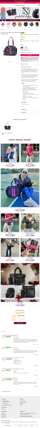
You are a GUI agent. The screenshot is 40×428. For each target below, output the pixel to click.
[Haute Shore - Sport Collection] (20, 188)
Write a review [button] (20, 323)
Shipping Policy (4, 415)
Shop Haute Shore (20, 139)
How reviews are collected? (6, 391)
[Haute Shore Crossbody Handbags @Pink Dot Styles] (30, 153)
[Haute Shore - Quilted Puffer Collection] (20, 282)
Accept (20, 425)
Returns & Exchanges (23, 402)
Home (2, 29)
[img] (15, 336)
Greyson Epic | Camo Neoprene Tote (7, 133)
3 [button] (20, 389)
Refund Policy (4, 414)
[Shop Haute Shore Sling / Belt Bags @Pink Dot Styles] (30, 222)
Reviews (21, 404)
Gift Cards (21, 403)
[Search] (3, 5)
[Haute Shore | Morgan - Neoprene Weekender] (10, 247)
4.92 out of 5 (23, 312)
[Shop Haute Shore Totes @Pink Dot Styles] (10, 153)
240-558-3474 (5, 403)
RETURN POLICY (24, 112)
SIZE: (24, 49)
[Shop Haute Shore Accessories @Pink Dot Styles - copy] (30, 247)
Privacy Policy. (7, 422)
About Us (3, 413)
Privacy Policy (4, 417)
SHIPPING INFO (23, 109)
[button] (18, 48)
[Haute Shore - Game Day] (10, 222)
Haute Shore (22, 36)
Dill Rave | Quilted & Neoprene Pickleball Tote (11, 335)
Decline (32, 425)
